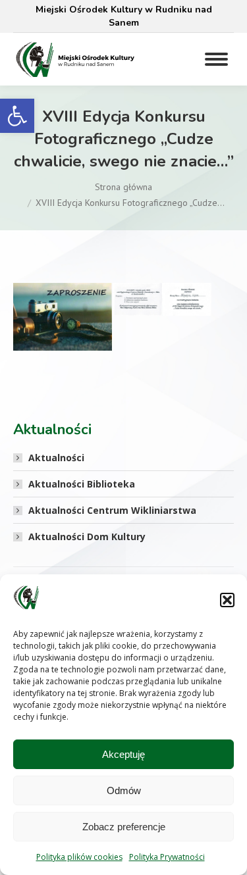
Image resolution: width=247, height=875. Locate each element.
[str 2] (162, 299)
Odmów (124, 790)
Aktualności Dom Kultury (87, 536)
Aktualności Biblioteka (81, 484)
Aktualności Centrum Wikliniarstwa (112, 510)
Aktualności (56, 457)
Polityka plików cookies (79, 857)
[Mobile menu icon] (216, 59)
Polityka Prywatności (167, 857)
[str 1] (62, 317)
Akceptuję (123, 754)
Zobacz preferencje (123, 826)
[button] (17, 116)
